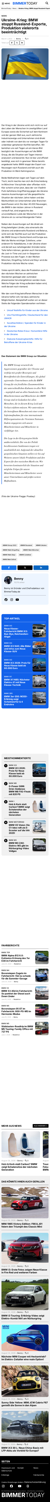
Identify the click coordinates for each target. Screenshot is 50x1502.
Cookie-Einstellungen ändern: (12, 1482)
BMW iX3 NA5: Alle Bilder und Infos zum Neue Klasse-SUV (17, 649)
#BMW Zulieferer (25, 555)
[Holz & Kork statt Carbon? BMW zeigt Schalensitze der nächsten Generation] (39, 806)
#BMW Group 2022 (9, 545)
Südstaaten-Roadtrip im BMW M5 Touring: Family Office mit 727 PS (17, 1029)
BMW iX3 (8, 626)
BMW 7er (5, 952)
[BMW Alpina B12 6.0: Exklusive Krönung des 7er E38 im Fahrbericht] (42, 957)
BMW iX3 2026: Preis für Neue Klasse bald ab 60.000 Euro (17, 666)
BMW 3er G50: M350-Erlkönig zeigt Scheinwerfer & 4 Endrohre (16, 700)
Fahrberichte (38, 1475)
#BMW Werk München (31, 550)
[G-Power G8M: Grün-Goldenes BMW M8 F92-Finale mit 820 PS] (39, 788)
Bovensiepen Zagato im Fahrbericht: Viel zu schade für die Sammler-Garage (16, 976)
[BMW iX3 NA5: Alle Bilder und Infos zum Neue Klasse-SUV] (39, 648)
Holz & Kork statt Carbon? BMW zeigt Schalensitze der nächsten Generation (19, 809)
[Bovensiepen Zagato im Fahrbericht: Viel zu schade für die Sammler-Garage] (42, 975)
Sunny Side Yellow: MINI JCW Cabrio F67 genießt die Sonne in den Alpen (24, 1404)
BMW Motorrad (16, 822)
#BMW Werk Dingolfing (11, 550)
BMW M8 (13, 783)
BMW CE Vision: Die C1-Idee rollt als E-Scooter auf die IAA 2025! (19, 829)
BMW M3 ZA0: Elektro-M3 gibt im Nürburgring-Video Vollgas (19, 847)
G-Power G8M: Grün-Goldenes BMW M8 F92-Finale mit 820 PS (20, 790)
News (14, 8)
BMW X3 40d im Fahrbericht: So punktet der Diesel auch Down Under (16, 994)
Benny (18, 39)
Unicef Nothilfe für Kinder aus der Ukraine (27, 310)
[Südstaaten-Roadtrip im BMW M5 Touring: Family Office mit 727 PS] (42, 1028)
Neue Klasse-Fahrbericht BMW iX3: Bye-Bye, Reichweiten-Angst (16, 632)
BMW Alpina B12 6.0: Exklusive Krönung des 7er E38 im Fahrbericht (15, 958)
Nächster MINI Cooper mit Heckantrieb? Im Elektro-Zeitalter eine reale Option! (23, 1358)
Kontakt (20, 1468)
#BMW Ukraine (41, 545)
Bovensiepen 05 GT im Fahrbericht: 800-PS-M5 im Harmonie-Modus (16, 1011)
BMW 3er (8, 693)
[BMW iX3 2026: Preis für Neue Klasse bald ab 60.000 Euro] (39, 665)
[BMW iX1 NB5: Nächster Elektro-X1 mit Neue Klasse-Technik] (39, 681)
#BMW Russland (26, 545)
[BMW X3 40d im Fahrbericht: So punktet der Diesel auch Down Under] (42, 993)
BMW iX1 (8, 677)
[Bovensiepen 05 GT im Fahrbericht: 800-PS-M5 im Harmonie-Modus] (42, 1010)
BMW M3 (13, 840)
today (25, 3)
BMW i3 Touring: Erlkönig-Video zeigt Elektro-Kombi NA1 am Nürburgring (22, 1317)
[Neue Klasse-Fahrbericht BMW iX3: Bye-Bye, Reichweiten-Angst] (39, 630)
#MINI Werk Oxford (9, 559)
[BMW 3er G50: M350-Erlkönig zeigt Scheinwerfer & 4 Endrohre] (39, 698)
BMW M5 (5, 1006)
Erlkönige (5, 1475)
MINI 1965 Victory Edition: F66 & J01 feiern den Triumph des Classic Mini (21, 1225)
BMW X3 (5, 988)
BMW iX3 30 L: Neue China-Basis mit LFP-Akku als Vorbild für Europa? (22, 1449)
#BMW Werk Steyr (9, 555)
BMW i (11, 801)
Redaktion (17, 964)
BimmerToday (6, 8)
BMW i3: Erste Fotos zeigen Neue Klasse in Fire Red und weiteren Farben (24, 1271)
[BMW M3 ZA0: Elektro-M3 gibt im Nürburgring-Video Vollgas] (39, 845)
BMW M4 (5, 970)
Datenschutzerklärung (35, 1482)
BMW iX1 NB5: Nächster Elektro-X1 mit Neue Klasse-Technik (17, 682)
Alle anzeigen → (40, 1126)
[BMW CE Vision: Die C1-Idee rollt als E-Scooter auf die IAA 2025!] (39, 827)
